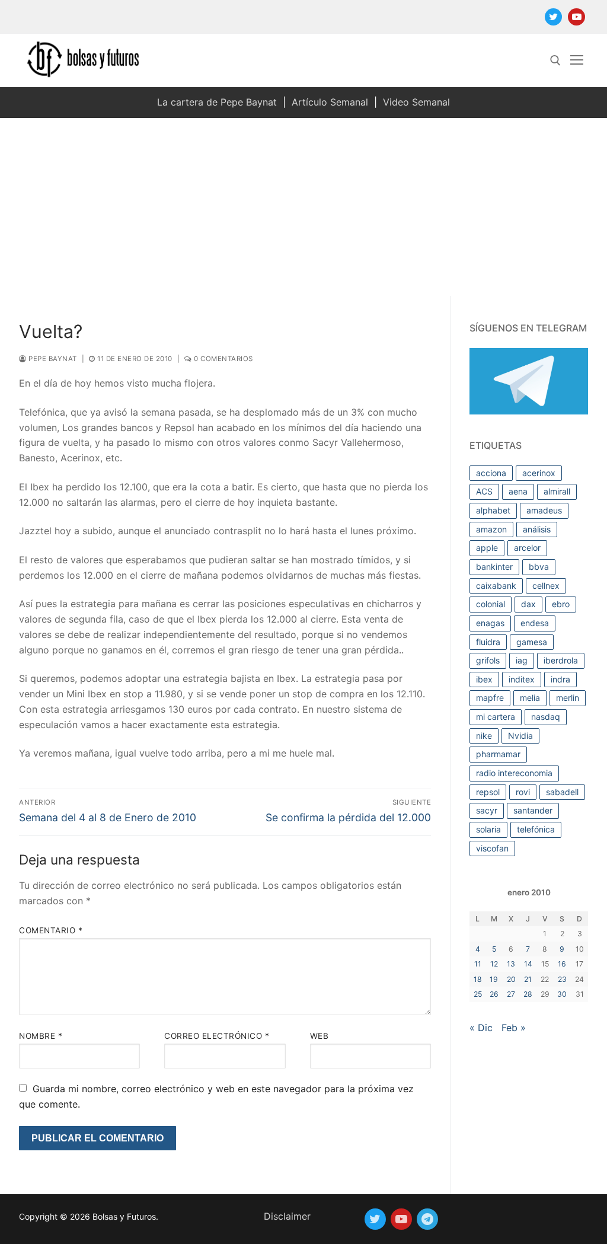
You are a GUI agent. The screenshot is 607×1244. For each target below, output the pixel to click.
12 (494, 963)
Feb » (513, 1028)
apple (487, 548)
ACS (484, 491)
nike (484, 736)
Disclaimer (287, 1216)
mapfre (490, 698)
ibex (484, 679)
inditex (522, 679)
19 (494, 979)
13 (511, 963)
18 (478, 979)
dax (528, 604)
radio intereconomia (514, 773)
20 (511, 979)
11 (477, 963)
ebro (561, 604)
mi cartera (495, 717)
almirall (557, 491)
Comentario (50, 930)
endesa (534, 623)
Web (319, 1036)
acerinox (538, 473)
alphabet (493, 510)
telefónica (536, 829)
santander (532, 810)
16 (562, 963)
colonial (490, 604)
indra (560, 679)
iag (522, 660)
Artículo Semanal (330, 102)
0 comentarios (222, 359)
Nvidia (520, 736)
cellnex (546, 585)
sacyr (486, 810)
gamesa (531, 642)
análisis (537, 529)
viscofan (492, 848)
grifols (488, 660)
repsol (488, 792)
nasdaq (545, 717)
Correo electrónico (216, 1036)
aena (518, 491)
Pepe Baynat (52, 359)
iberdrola (561, 660)
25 (478, 994)
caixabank (496, 585)
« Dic (481, 1028)
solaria (488, 829)
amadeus (544, 510)
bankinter (494, 567)
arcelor (527, 548)
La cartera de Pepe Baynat (217, 102)
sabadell (562, 792)
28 (527, 994)
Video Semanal (416, 102)
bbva (539, 567)
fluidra (488, 642)
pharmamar (498, 754)
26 (494, 994)
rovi (523, 792)
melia (530, 698)
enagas (490, 623)
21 (528, 979)
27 (511, 994)
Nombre (40, 1036)
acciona (491, 473)
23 (562, 979)
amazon (491, 529)
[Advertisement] (303, 207)
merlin (567, 698)
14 (528, 963)
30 (562, 994)
